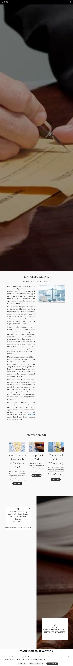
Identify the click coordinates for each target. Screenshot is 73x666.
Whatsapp (31, 415)
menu (5, 2)
